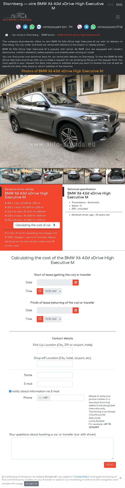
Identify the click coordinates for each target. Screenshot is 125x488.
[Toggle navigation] (117, 17)
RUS (110, 4)
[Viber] (18, 27)
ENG (119, 4)
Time (29, 291)
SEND (110, 464)
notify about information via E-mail (35, 391)
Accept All (31, 483)
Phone (27, 397)
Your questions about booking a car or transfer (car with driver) (52, 434)
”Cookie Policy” (82, 477)
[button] (31, 176)
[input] (55, 282)
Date (29, 282)
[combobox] (43, 398)
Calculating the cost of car (33, 225)
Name (28, 375)
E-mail (28, 383)
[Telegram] (25, 27)
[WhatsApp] (32, 27)
